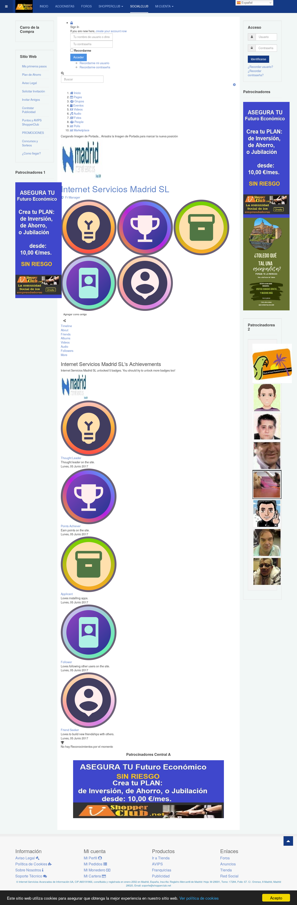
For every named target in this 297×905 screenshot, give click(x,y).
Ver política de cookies (199, 898)
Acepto (276, 898)
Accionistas (64, 6)
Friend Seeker (70, 730)
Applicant (67, 594)
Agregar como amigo (75, 314)
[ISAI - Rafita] (266, 542)
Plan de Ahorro (31, 75)
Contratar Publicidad (29, 110)
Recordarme (82, 51)
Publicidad (161, 876)
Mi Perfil (91, 858)
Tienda (226, 870)
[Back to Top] (288, 841)
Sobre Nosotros (28, 870)
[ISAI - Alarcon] (266, 426)
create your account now (111, 31)
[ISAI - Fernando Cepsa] (266, 455)
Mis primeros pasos (34, 66)
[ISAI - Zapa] (266, 513)
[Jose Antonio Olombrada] (38, 240)
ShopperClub (109, 6)
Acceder (78, 57)
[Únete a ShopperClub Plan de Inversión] (148, 789)
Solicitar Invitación (33, 91)
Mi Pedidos (93, 864)
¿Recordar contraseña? (256, 73)
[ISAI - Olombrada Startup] (266, 159)
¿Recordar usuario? (260, 67)
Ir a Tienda (161, 858)
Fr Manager (72, 197)
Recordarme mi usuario (94, 63)
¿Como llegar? (31, 153)
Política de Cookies (31, 864)
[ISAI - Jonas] (266, 397)
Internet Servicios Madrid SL (115, 189)
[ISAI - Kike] (266, 571)
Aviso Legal (29, 83)
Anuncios (228, 864)
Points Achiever (71, 526)
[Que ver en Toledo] (266, 264)
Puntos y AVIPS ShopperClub (32, 122)
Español (246, 2)
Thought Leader (71, 458)
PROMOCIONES (33, 133)
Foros (86, 6)
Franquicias (161, 870)
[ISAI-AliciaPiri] (266, 484)
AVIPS (157, 864)
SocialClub (139, 6)
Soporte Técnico (29, 876)
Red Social (229, 876)
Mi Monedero (95, 870)
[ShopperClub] (24, 6)
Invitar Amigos (31, 100)
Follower (66, 662)
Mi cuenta (163, 6)
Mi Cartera (93, 876)
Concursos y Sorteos (30, 143)
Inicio (44, 6)
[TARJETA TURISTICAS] (272, 363)
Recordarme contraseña (95, 67)
